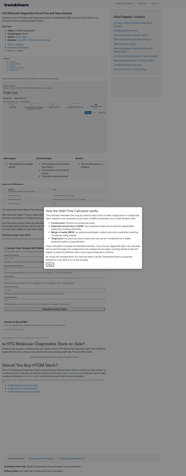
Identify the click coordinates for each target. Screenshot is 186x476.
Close (50, 264)
